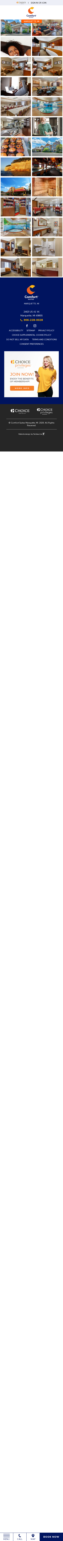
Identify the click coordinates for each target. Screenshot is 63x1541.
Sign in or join (38, 3)
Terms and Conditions (44, 339)
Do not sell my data (17, 339)
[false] (16, 167)
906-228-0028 (33, 320)
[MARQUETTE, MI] (31, 12)
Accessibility (16, 330)
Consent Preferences (32, 344)
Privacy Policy (46, 330)
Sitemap (31, 330)
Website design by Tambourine (30, 434)
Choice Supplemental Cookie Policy (31, 335)
